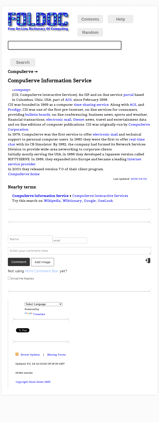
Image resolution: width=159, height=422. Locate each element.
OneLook (105, 201)
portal (128, 95)
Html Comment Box (41, 271)
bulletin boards (37, 114)
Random (90, 32)
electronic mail (58, 119)
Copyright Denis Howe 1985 (33, 381)
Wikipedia (52, 201)
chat (11, 144)
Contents (90, 19)
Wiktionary (72, 201)
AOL (68, 99)
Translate (39, 314)
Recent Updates (30, 354)
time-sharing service (91, 104)
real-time (137, 139)
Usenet (78, 119)
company (21, 90)
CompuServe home (23, 174)
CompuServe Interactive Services (100, 196)
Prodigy (14, 109)
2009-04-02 (139, 178)
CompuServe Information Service (40, 196)
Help (120, 19)
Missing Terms (56, 354)
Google (90, 201)
